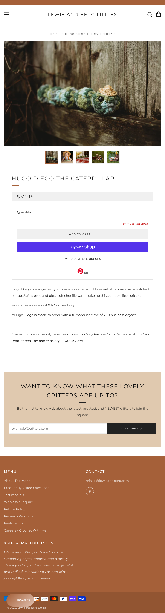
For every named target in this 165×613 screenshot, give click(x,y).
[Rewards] (20, 600)
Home (55, 33)
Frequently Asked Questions (26, 488)
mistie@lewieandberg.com (107, 481)
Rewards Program (18, 516)
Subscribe (129, 428)
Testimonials (14, 495)
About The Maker (18, 481)
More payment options (82, 259)
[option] (82, 93)
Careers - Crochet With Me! (25, 530)
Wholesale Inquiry (18, 502)
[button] (51, 157)
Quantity (24, 212)
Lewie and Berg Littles (82, 14)
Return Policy (14, 509)
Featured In (13, 523)
